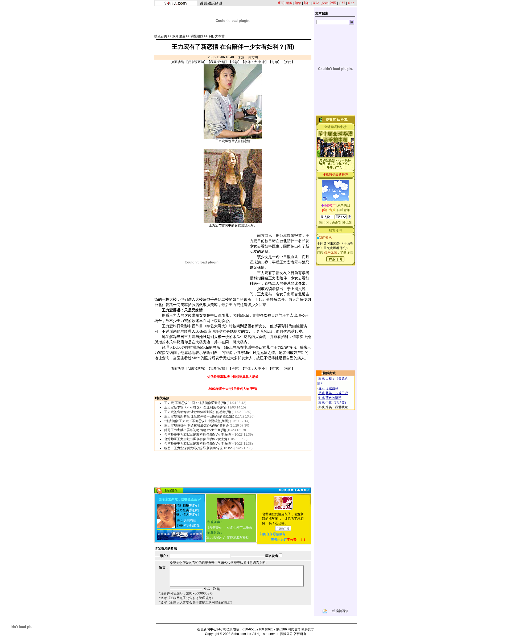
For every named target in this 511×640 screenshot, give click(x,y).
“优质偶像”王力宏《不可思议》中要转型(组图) (196, 421)
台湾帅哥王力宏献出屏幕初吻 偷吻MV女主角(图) (198, 434)
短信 (298, 3)
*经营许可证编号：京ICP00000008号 (186, 593)
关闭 (288, 62)
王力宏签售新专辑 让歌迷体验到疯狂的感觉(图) (197, 412)
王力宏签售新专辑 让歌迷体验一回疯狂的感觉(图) (199, 416)
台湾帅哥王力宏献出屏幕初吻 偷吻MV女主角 (195, 439)
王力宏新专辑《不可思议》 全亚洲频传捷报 (195, 407)
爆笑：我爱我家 (336, 407)
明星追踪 (197, 36)
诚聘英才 (307, 629)
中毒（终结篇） (336, 402)
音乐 (321, 388)
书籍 (321, 393)
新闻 (289, 3)
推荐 (235, 62)
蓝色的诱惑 (333, 398)
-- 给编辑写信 (338, 611)
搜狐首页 (160, 36)
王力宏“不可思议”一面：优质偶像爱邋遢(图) (195, 403)
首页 (280, 3)
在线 (342, 3)
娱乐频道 (178, 36)
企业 (351, 3)
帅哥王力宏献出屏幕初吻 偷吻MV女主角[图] (195, 430)
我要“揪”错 (217, 62)
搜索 (324, 3)
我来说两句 (196, 62)
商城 (315, 3)
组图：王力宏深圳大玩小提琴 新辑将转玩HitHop (198, 448)
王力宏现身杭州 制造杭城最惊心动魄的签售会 (196, 425)
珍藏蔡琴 (331, 388)
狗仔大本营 (217, 36)
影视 (321, 379)
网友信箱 (294, 629)
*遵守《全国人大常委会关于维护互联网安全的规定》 (196, 602)
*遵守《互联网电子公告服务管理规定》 (187, 598)
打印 (274, 62)
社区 (333, 3)
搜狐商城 (329, 373)
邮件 (307, 3)
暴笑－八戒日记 (336, 393)
